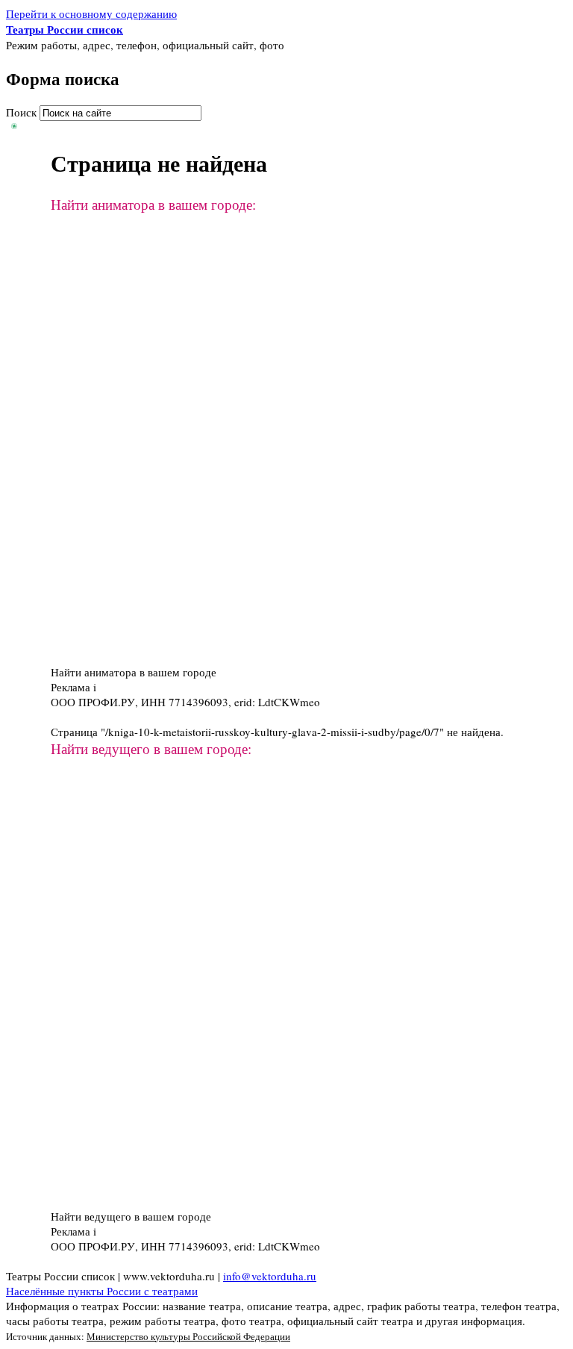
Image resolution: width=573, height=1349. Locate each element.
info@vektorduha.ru (269, 1275)
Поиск (23, 112)
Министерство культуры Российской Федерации (188, 1336)
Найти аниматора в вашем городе (133, 671)
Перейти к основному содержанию (91, 13)
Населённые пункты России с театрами (102, 1290)
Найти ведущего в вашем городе (131, 1216)
